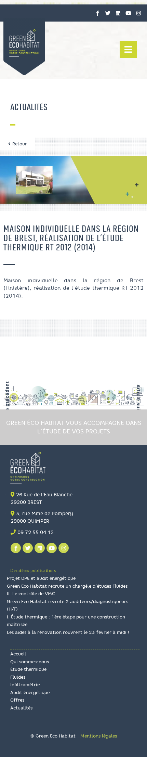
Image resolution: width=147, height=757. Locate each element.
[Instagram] (138, 13)
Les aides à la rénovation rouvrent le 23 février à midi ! (68, 632)
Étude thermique (28, 669)
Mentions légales (98, 736)
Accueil (18, 653)
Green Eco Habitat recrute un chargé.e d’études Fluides (67, 586)
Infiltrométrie (25, 684)
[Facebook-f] (97, 13)
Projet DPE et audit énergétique (41, 578)
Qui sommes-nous (29, 661)
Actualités (21, 707)
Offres (17, 700)
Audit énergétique (30, 692)
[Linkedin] (118, 13)
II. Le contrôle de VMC (31, 593)
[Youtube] (128, 13)
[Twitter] (108, 13)
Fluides (17, 677)
